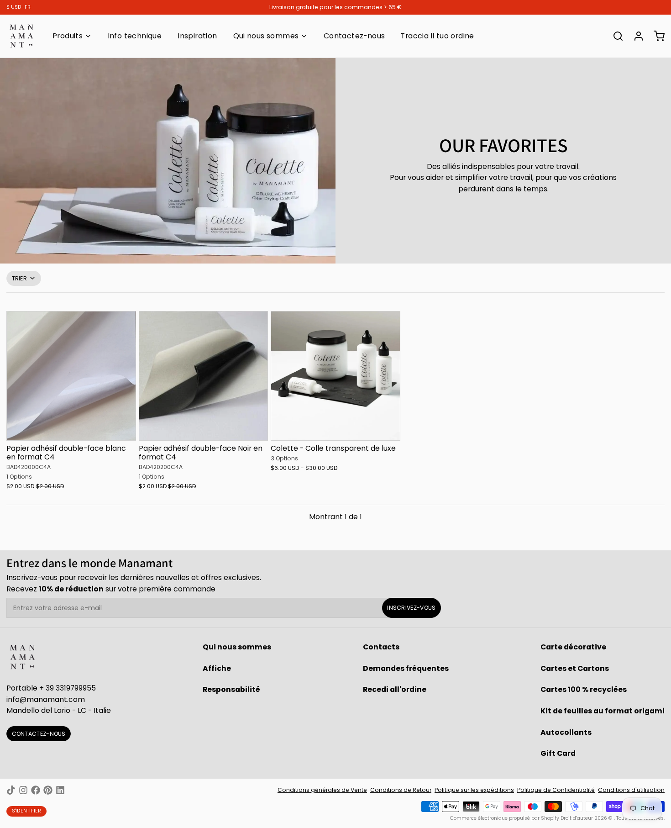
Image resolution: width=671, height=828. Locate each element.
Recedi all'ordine (394, 689)
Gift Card (558, 753)
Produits (67, 36)
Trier (19, 278)
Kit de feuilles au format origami (602, 711)
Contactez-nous (354, 36)
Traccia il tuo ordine (437, 36)
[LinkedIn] (60, 790)
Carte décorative (573, 647)
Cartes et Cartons (574, 668)
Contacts (381, 647)
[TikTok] (11, 790)
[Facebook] (35, 790)
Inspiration (197, 36)
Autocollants (566, 732)
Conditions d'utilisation (631, 790)
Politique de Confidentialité (556, 790)
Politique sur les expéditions (474, 790)
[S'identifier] (635, 36)
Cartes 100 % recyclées (583, 689)
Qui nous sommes (266, 36)
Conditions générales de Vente (322, 790)
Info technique (135, 36)
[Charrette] (656, 36)
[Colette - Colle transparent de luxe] (335, 376)
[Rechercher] (615, 36)
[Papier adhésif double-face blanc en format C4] (71, 376)
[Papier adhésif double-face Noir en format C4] (203, 376)
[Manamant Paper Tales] (21, 36)
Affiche (217, 668)
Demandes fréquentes (406, 668)
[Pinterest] (47, 790)
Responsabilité (231, 689)
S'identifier (27, 810)
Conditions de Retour (400, 790)
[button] (71, 429)
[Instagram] (23, 790)
